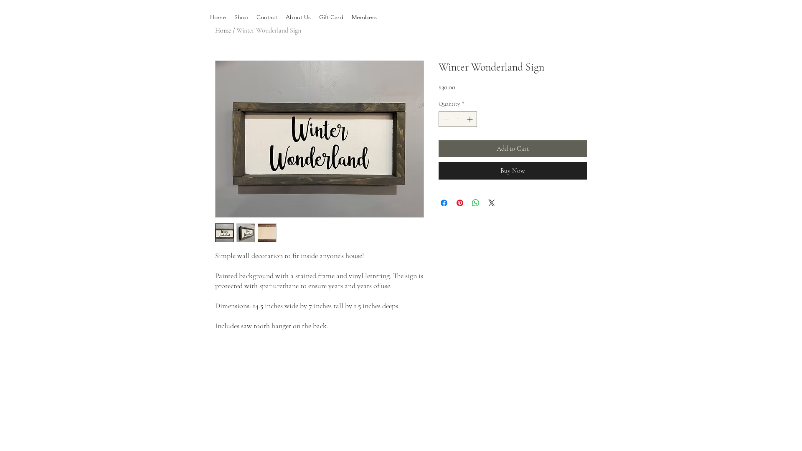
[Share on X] (492, 203)
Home (223, 30)
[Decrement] (445, 119)
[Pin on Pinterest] (460, 203)
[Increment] (470, 119)
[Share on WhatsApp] (476, 203)
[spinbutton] (457, 119)
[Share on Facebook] (444, 203)
